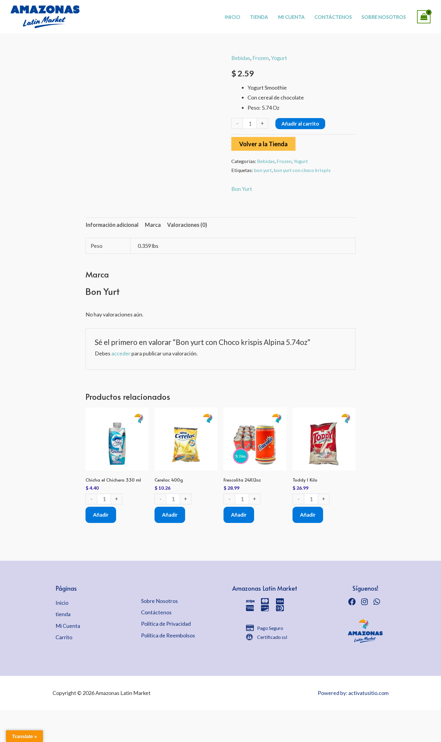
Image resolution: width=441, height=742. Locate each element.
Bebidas (240, 58)
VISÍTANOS (241, 10)
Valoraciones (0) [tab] (187, 224)
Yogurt (279, 58)
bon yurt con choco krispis (302, 170)
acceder (120, 353)
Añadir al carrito (300, 123)
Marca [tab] (153, 224)
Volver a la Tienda (263, 143)
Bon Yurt (241, 189)
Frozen (260, 58)
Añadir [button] (101, 515)
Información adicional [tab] (112, 224)
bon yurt (263, 170)
